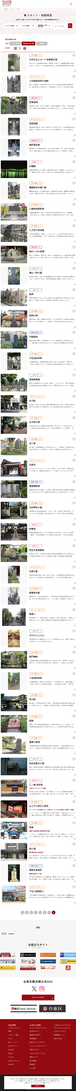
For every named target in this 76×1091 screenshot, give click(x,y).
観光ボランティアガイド (37, 1042)
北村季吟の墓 (35, 507)
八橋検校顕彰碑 (36, 209)
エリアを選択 (25, 25)
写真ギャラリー (34, 1049)
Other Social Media (38, 997)
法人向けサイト (34, 1031)
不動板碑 (33, 337)
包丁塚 (32, 443)
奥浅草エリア (35, 162)
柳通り (32, 614)
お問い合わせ (58, 1038)
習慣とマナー (34, 1057)
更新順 (42, 43)
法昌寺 (32, 464)
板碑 (31, 294)
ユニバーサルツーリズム (37, 1053)
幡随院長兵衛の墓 (37, 187)
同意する (38, 1086)
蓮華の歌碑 (34, 742)
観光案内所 (33, 1038)
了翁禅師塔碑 (35, 678)
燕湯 (31, 827)
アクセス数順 (15, 43)
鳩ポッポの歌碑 (36, 251)
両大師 (32, 699)
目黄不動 (33, 571)
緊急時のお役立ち (35, 1035)
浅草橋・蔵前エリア (36, 332)
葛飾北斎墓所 (35, 870)
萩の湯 (32, 848)
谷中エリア (35, 268)
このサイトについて (60, 1031)
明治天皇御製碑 (36, 550)
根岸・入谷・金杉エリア (37, 76)
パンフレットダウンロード (38, 1046)
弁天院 (32, 401)
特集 (9, 1031)
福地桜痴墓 (34, 379)
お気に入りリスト (14, 1060)
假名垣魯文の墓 (36, 763)
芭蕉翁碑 (33, 102)
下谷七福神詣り (36, 891)
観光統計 (32, 1064)
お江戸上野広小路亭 (38, 806)
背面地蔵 (33, 123)
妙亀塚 (32, 529)
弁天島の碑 (34, 422)
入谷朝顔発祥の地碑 (38, 81)
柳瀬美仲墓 (34, 593)
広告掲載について (59, 1035)
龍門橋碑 (33, 656)
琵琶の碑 (33, 315)
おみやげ (11, 1049)
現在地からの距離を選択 (42, 25)
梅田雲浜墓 (34, 145)
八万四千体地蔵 (36, 230)
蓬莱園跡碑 (34, 486)
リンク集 (32, 1068)
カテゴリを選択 (9, 25)
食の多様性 (33, 1060)
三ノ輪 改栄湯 (36, 784)
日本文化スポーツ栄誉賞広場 (43, 59)
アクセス (11, 1057)
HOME (6, 9)
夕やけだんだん (37, 635)
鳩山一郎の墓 (35, 273)
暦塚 (31, 720)
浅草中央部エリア (35, 98)
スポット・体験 (13, 1035)
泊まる (10, 1053)
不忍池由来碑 (35, 358)
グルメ (10, 1038)
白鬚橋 (32, 166)
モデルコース (12, 1046)
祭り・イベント (13, 1042)
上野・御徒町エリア (36, 55)
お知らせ (11, 1064)
